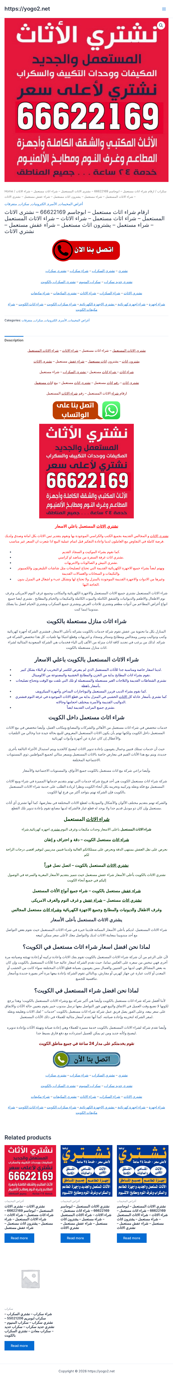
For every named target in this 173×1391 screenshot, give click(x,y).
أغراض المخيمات (71, 204)
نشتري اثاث (132, 900)
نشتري (123, 271)
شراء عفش (76, 361)
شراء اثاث (127, 372)
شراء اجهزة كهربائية (132, 304)
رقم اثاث (113, 383)
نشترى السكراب (75, 372)
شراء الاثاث (88, 293)
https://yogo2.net (27, 8)
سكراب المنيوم (90, 282)
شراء (116, 393)
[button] (161, 25)
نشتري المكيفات (65, 293)
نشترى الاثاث (43, 361)
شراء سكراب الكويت (61, 304)
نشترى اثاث (131, 383)
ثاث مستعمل (43, 383)
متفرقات (11, 204)
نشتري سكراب (56, 271)
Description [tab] (14, 340)
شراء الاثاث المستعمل (43, 351)
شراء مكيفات (40, 293)
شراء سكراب (79, 271)
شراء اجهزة (157, 304)
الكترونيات (38, 204)
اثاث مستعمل (97, 361)
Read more (19, 1238)
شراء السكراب (110, 293)
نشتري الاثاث (133, 293)
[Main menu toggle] (163, 8)
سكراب (161, 191)
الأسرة (52, 204)
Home (9, 191)
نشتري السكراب (103, 271)
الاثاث (123, 697)
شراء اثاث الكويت (30, 304)
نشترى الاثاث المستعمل (129, 351)
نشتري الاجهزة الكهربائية (97, 304)
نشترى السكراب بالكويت (58, 282)
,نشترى (55, 829)
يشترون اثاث (131, 361)
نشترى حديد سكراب (118, 282)
